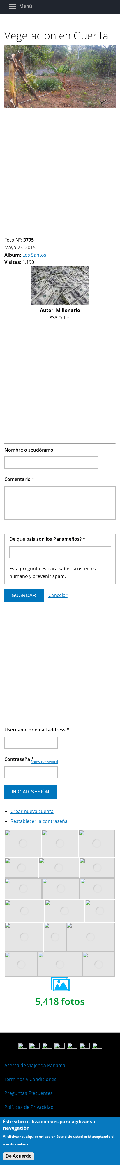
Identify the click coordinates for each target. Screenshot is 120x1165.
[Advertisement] (60, 169)
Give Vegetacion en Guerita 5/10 (26, 233)
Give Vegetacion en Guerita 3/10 (16, 233)
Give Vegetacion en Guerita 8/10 (41, 233)
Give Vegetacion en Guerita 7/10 (36, 233)
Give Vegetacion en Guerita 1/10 (6, 233)
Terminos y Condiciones (30, 1079)
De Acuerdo (19, 1156)
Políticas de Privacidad (29, 1107)
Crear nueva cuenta (32, 811)
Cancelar (58, 595)
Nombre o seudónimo (28, 450)
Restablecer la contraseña (39, 821)
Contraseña (19, 759)
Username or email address (36, 729)
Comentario (19, 479)
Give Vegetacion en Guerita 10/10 (51, 233)
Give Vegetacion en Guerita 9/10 (46, 233)
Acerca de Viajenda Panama (34, 1065)
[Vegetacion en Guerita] (60, 106)
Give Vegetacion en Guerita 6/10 (31, 233)
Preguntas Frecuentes (28, 1093)
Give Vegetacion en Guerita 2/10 (11, 233)
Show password (44, 761)
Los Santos (34, 255)
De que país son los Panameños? (47, 539)
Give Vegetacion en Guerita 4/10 (21, 233)
